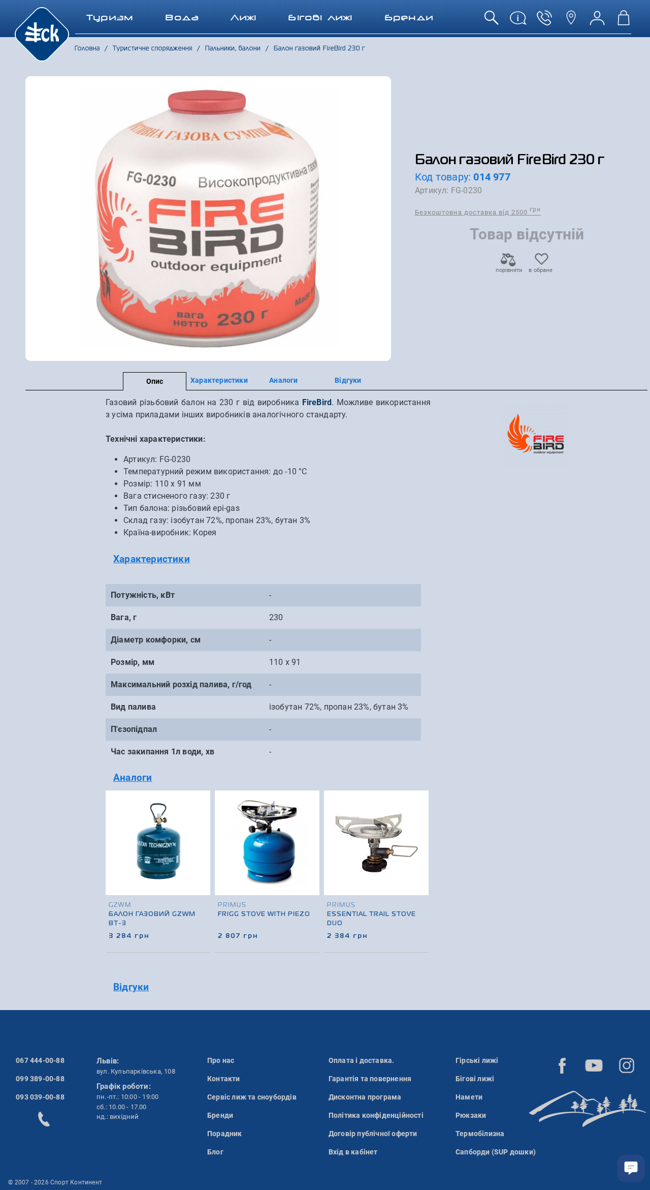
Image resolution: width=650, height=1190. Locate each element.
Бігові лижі (475, 1079)
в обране (540, 270)
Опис (155, 381)
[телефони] (544, 21)
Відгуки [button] (131, 987)
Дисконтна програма (365, 1097)
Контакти (223, 1079)
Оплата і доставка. (362, 1060)
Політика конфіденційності (376, 1115)
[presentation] (419, 855)
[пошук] (491, 21)
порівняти (508, 270)
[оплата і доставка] (518, 21)
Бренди (220, 1115)
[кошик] (623, 21)
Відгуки (348, 380)
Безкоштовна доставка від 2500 (478, 211)
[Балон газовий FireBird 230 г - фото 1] (208, 218)
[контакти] (571, 21)
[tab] (268, 559)
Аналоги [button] (132, 777)
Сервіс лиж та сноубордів (252, 1097)
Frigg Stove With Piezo (264, 914)
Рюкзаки (471, 1115)
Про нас (220, 1060)
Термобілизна (480, 1134)
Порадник (224, 1134)
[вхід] (597, 21)
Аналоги (283, 380)
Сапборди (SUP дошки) (496, 1152)
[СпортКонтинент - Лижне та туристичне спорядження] (42, 33)
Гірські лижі (477, 1060)
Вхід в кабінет (353, 1152)
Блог (215, 1152)
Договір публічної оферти (373, 1134)
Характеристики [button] (151, 559)
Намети (469, 1097)
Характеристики (219, 380)
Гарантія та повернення (370, 1079)
